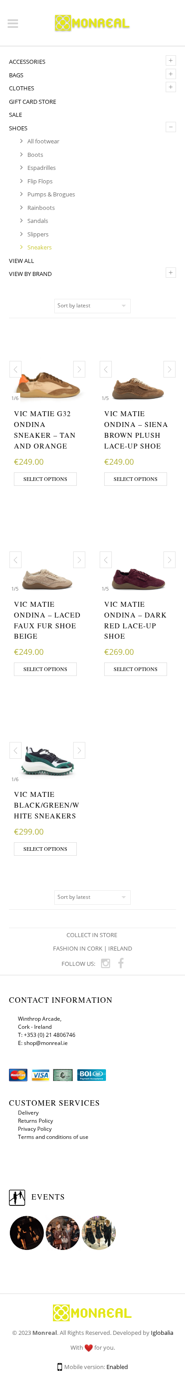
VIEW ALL (21, 261)
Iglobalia (162, 1333)
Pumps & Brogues (51, 194)
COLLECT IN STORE (92, 935)
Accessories (27, 62)
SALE (15, 115)
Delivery (28, 1112)
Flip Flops (40, 181)
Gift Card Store (32, 102)
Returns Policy (35, 1121)
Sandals (37, 221)
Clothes (21, 88)
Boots (35, 155)
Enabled (117, 1367)
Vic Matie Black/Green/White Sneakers (46, 804)
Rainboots (41, 208)
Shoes (18, 128)
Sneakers (39, 247)
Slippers (37, 234)
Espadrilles (41, 168)
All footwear (43, 141)
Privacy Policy (35, 1129)
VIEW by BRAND (30, 274)
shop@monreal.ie (46, 1043)
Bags (16, 75)
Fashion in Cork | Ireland (92, 948)
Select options (45, 478)
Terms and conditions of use (53, 1137)
